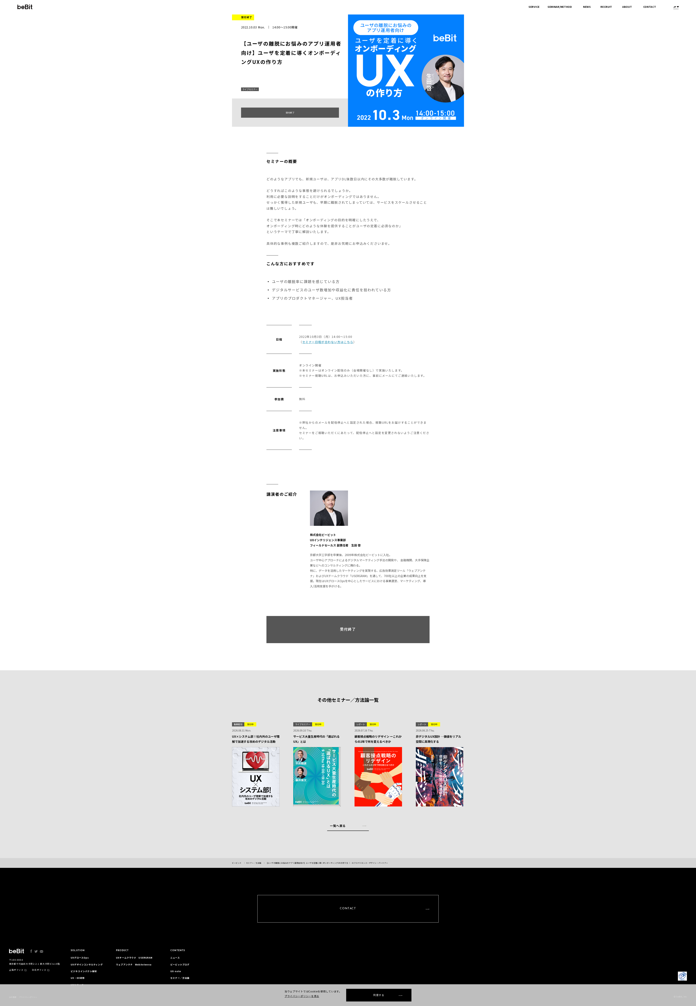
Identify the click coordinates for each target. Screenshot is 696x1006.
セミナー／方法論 (180, 977)
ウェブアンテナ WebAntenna (134, 964)
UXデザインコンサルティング (87, 964)
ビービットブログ (180, 964)
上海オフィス (16, 969)
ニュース (175, 957)
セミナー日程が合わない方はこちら (327, 342)
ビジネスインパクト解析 (84, 971)
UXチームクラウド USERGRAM (134, 957)
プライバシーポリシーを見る (302, 996)
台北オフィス (39, 969)
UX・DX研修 (78, 977)
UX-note (175, 971)
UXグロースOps (80, 957)
